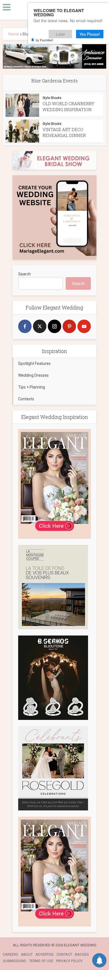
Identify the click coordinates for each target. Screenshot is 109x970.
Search (24, 274)
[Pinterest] (69, 326)
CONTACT (64, 954)
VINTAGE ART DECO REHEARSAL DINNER (64, 132)
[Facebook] (25, 326)
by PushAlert (44, 40)
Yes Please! (89, 34)
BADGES (82, 954)
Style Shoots (51, 98)
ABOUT (27, 954)
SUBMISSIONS (14, 961)
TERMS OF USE (41, 961)
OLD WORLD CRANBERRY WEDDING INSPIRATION (68, 106)
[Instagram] (54, 326)
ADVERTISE (44, 954)
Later (60, 34)
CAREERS (10, 954)
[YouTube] (84, 326)
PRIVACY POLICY (69, 961)
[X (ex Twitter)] (39, 326)
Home (13, 34)
